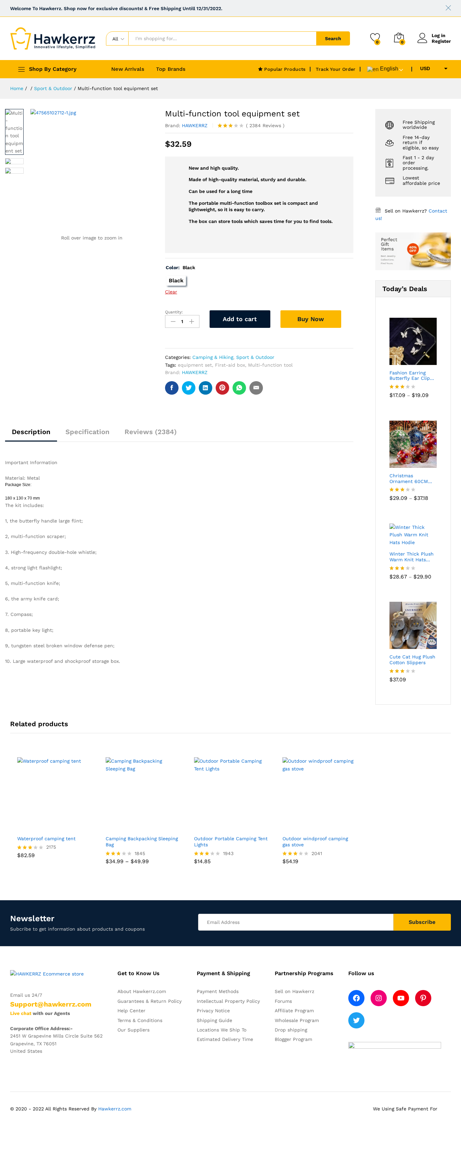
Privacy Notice (213, 1010)
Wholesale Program (297, 1020)
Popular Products (284, 69)
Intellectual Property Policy (228, 1001)
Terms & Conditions (139, 1020)
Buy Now (310, 318)
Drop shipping (291, 1029)
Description (31, 431)
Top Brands (170, 69)
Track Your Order (335, 69)
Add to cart (240, 318)
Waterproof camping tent (46, 838)
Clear (171, 291)
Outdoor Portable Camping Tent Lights (231, 841)
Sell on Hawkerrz (294, 991)
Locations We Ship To (221, 1029)
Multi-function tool (270, 365)
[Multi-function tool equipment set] (172, 388)
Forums (283, 1001)
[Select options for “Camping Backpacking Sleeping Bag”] (132, 827)
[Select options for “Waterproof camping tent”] (43, 827)
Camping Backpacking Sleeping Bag (142, 841)
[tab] (31, 434)
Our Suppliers (133, 1029)
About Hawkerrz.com (141, 991)
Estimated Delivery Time (225, 1039)
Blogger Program (293, 1039)
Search (333, 38)
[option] (54, 812)
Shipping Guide (214, 1020)
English (388, 69)
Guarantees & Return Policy (149, 1001)
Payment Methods (218, 991)
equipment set (195, 365)
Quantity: (174, 312)
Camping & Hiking (212, 357)
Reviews (265, 125)
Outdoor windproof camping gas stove (315, 841)
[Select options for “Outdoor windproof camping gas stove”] (309, 827)
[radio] (176, 281)
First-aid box (230, 365)
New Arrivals (127, 69)
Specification (87, 431)
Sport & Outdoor (255, 357)
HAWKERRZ (195, 125)
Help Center (131, 1010)
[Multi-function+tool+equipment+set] (188, 388)
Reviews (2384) (151, 431)
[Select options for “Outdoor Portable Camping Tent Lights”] (220, 827)
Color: (180, 267)
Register (441, 41)
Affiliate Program (294, 1010)
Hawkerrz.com (114, 1108)
